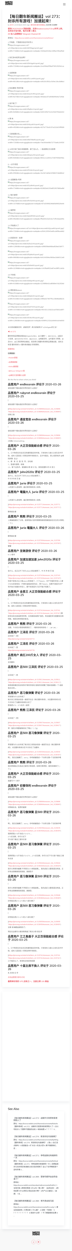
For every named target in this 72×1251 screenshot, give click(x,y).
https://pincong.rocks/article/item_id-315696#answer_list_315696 (34, 409)
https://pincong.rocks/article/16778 (21, 650)
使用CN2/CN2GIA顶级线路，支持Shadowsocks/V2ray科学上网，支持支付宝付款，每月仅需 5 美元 (36, 29)
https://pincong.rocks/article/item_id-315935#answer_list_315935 (34, 828)
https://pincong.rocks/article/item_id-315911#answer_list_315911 (34, 679)
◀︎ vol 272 (12, 331)
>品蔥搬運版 (12, 362)
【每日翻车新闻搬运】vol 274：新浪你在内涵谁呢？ (35, 1136)
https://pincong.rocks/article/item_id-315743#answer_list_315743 (34, 575)
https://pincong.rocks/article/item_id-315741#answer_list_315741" (34, 613)
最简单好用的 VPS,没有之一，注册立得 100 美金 (28, 981)
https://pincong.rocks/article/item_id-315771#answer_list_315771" (34, 507)
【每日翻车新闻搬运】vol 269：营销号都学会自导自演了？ (35, 1178)
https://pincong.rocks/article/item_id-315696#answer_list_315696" (34, 412)
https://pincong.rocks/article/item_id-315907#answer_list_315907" (34, 725)
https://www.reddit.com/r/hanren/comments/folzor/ (34, 38)
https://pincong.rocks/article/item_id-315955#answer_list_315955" (34, 924)
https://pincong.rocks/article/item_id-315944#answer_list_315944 (34, 863)
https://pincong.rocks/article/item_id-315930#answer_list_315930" (34, 755)
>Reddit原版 (13, 358)
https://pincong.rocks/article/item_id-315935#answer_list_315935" (34, 831)
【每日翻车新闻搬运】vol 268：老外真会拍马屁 (34, 1201)
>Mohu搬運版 (13, 366)
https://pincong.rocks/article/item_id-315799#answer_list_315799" (34, 543)
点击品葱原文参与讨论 (16, 977)
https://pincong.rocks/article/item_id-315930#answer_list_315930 (34, 752)
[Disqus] (36, 1022)
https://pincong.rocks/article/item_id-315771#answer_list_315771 (34, 504)
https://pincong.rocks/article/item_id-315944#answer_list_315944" (34, 866)
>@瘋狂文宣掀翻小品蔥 (17, 375)
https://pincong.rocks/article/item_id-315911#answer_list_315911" (34, 682)
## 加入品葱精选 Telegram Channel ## (24, 34)
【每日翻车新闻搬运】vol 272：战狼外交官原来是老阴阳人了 (35, 1119)
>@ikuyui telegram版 (16, 371)
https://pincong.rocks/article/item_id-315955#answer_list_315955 (34, 921)
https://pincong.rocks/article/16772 (21, 639)
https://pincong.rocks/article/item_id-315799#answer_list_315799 (34, 540)
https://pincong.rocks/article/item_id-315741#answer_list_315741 (34, 610)
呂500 (12, 25)
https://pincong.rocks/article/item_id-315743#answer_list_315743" (34, 578)
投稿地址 (11, 349)
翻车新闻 (33, 25)
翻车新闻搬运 (41, 25)
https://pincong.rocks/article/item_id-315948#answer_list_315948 (34, 895)
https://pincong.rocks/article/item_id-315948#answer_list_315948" (34, 898)
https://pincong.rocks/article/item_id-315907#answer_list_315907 (34, 722)
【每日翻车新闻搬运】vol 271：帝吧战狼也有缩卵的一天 (35, 1156)
